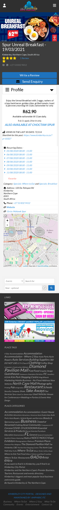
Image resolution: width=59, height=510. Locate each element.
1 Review (24, 58)
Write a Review (29, 75)
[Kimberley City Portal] (28, 10)
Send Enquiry (32, 81)
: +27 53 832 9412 (18, 65)
